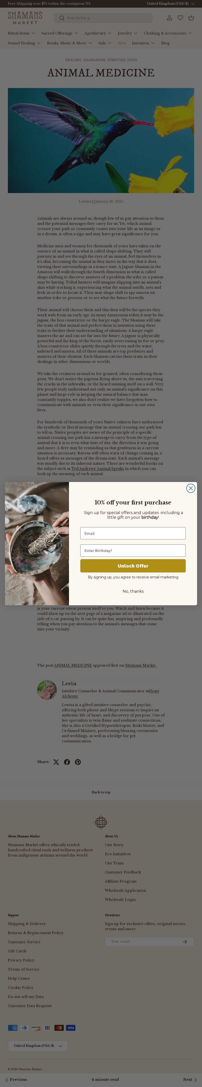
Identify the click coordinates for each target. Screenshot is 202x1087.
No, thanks (133, 591)
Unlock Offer (133, 566)
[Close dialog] (190, 488)
